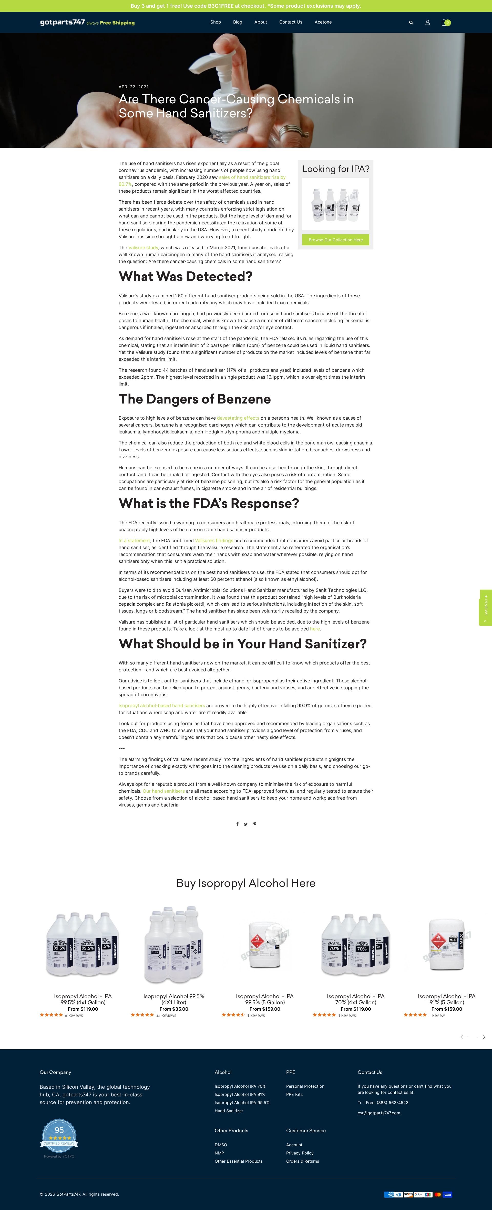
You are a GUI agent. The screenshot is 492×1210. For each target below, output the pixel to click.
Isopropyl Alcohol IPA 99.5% (242, 1102)
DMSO (221, 1144)
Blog (237, 22)
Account (294, 1144)
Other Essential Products (239, 1161)
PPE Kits (294, 1094)
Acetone (323, 22)
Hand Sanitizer (229, 1110)
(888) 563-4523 (392, 1102)
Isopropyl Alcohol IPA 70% (240, 1086)
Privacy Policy (300, 1153)
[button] (486, 605)
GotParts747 (68, 1194)
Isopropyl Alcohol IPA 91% (240, 1094)
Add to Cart (104, 915)
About (260, 22)
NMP (219, 1153)
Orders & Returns (302, 1161)
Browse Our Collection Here (336, 239)
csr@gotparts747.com (379, 1112)
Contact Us (290, 22)
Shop (215, 22)
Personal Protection (305, 1086)
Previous (464, 1037)
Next (481, 1037)
